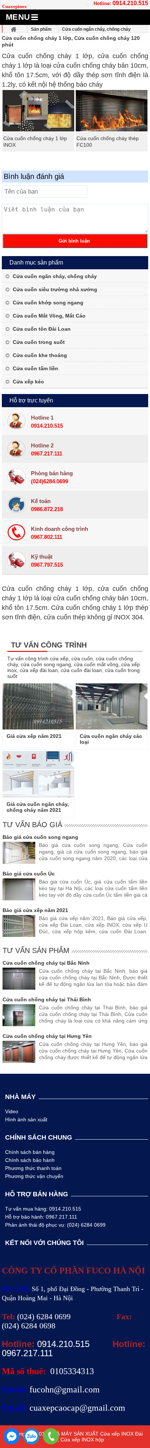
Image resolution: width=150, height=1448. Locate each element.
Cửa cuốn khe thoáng (40, 355)
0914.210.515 (130, 3)
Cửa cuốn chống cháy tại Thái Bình (47, 999)
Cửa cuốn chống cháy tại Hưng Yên (47, 1036)
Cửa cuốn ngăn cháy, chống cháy (55, 276)
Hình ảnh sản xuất (26, 1119)
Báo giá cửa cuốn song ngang (40, 837)
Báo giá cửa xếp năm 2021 (35, 910)
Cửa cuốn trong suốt (39, 342)
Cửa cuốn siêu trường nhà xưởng (55, 289)
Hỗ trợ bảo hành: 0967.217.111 (41, 1217)
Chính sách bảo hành (30, 1160)
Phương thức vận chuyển (34, 1176)
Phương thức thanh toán (33, 1168)
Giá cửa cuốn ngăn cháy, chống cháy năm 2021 (38, 807)
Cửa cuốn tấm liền (35, 368)
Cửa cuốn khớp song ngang (48, 302)
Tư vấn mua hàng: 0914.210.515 (43, 1209)
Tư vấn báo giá (32, 825)
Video (11, 1111)
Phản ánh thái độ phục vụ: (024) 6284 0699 (55, 1225)
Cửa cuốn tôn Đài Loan (42, 329)
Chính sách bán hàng (30, 1152)
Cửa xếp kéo (28, 381)
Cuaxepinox (14, 6)
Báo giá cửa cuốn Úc (29, 874)
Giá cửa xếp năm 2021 (34, 736)
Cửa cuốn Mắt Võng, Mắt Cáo (49, 316)
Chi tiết (38, 706)
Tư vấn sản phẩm (36, 950)
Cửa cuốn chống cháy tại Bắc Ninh (46, 963)
